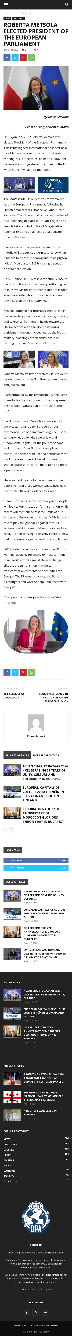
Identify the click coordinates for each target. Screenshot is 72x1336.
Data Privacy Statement (44, 1325)
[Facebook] (6, 57)
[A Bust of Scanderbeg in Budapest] (12, 1115)
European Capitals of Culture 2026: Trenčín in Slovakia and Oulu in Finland (43, 794)
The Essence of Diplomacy (14, 695)
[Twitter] (15, 57)
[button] (6, 4)
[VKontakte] (45, 1312)
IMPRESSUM (20, 1325)
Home (6, 13)
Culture (9, 774)
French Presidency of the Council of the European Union (53, 697)
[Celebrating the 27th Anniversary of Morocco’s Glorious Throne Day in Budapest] (12, 813)
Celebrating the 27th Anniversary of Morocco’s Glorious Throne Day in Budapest (43, 815)
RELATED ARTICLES (17, 755)
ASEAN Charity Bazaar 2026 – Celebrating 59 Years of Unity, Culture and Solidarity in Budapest (45, 772)
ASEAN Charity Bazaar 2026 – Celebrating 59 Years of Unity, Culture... (44, 895)
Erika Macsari (36, 736)
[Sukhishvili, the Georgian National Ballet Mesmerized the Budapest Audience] (12, 1097)
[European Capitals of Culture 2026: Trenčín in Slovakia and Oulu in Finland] (12, 792)
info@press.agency (42, 1289)
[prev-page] (5, 830)
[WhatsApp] (31, 57)
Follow (62, 867)
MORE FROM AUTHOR (46, 755)
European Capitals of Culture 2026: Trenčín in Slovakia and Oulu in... (44, 913)
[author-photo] (36, 731)
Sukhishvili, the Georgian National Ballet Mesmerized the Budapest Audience (43, 1096)
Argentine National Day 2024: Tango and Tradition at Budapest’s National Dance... (44, 1078)
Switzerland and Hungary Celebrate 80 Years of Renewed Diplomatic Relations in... (45, 953)
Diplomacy (27, 13)
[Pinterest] (23, 57)
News (15, 13)
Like (64, 860)
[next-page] (11, 830)
